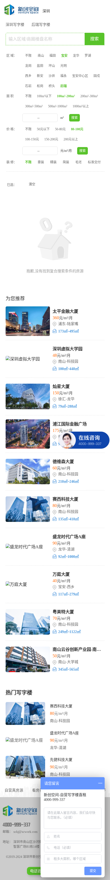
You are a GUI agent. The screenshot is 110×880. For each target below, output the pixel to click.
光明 (63, 66)
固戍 (96, 76)
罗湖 (88, 56)
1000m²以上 (81, 106)
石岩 (28, 86)
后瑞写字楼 (41, 25)
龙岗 (28, 66)
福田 (52, 56)
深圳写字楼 (15, 25)
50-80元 (60, 129)
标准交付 (94, 162)
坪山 (52, 66)
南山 (41, 56)
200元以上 (71, 139)
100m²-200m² (66, 96)
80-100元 (77, 129)
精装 (53, 162)
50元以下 (43, 129)
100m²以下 (44, 96)
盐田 (40, 66)
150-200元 (51, 139)
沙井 (52, 76)
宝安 (64, 56)
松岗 (40, 86)
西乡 (28, 76)
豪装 (41, 162)
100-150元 (32, 139)
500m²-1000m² (57, 106)
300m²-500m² (34, 106)
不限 (28, 56)
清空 (32, 184)
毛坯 (78, 162)
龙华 (76, 56)
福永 (63, 76)
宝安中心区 (80, 76)
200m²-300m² (89, 96)
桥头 (52, 86)
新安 (40, 76)
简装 (66, 162)
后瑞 (63, 86)
